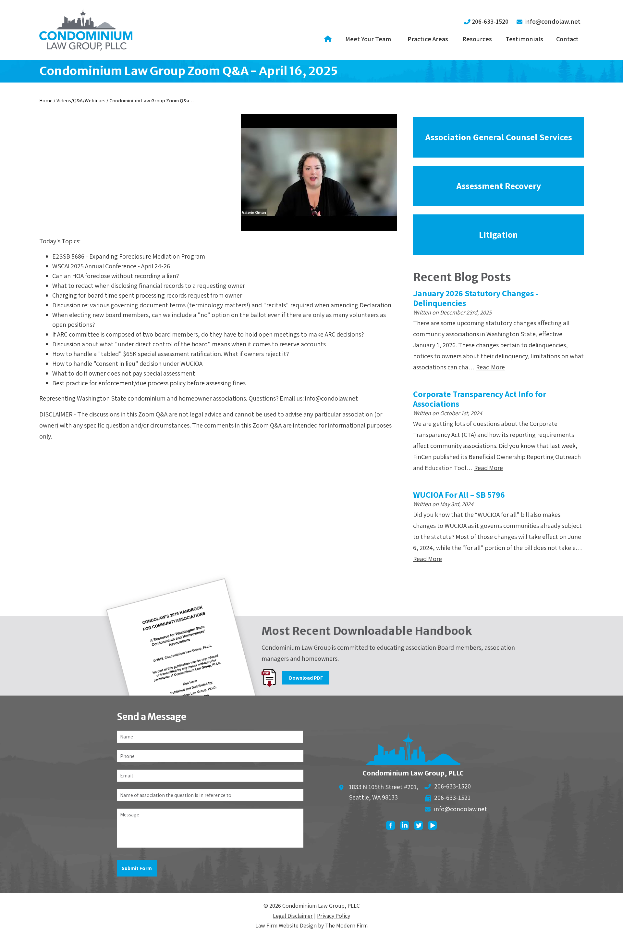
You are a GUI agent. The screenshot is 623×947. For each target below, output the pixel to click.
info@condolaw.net (552, 21)
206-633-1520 (490, 21)
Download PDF (306, 677)
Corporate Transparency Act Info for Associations (479, 398)
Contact (567, 39)
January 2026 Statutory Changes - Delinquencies (475, 298)
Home (329, 39)
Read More (490, 367)
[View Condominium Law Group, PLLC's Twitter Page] (420, 827)
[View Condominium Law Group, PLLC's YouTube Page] (434, 827)
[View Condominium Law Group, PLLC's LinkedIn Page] (406, 827)
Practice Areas (428, 39)
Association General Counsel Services (498, 137)
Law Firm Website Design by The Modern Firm (311, 925)
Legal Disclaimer (293, 915)
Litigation (498, 234)
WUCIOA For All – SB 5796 (459, 494)
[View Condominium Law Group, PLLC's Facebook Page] (392, 827)
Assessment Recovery (498, 186)
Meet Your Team (368, 39)
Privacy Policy (333, 915)
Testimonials (524, 39)
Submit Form (137, 868)
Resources (477, 39)
